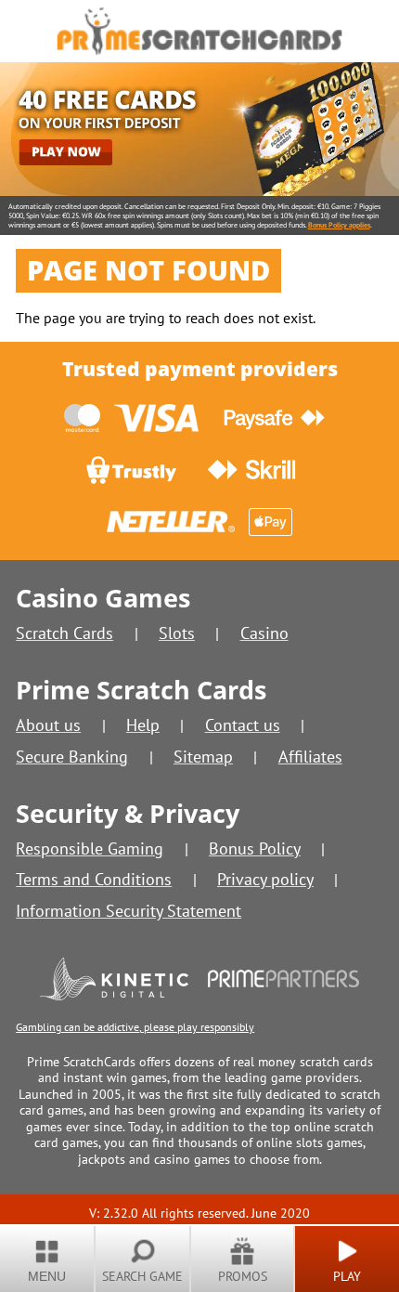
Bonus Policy (255, 848)
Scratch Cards (64, 633)
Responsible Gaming (89, 848)
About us (48, 725)
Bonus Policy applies (339, 224)
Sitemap (203, 756)
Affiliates (310, 756)
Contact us (242, 725)
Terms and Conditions (94, 879)
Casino (264, 633)
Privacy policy (265, 879)
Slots (177, 633)
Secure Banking (72, 756)
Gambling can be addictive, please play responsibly (135, 1027)
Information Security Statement (128, 910)
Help (143, 725)
